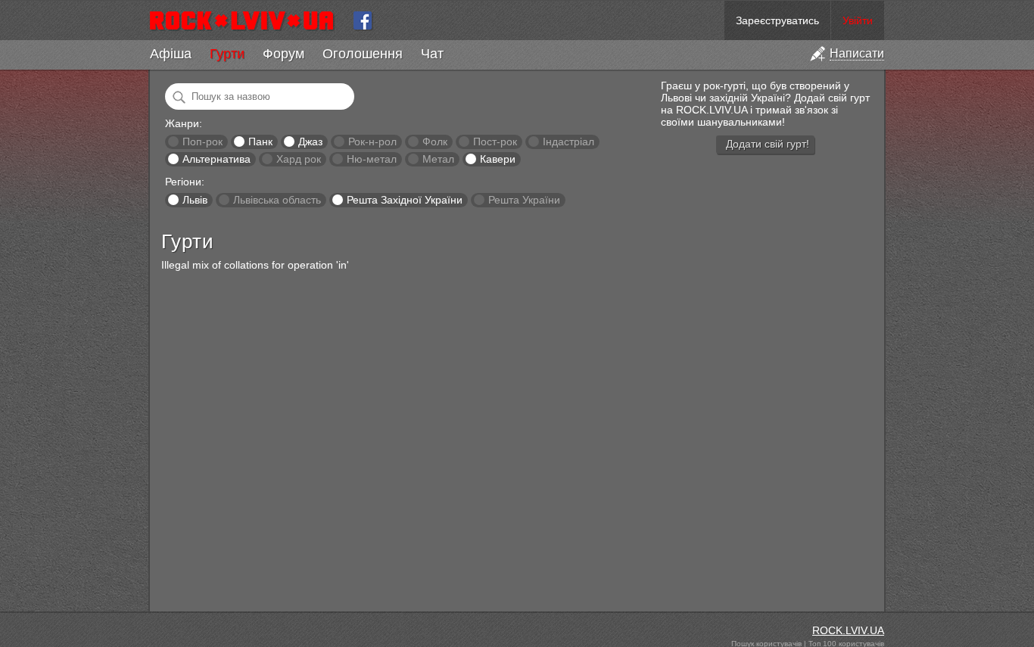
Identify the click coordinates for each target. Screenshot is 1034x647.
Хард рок (298, 159)
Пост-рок (495, 141)
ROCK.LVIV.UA (848, 630)
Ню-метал (372, 159)
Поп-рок (202, 141)
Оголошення (362, 53)
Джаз (310, 141)
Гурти (227, 53)
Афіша (171, 53)
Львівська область (277, 200)
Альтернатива (216, 159)
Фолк (434, 141)
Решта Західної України (404, 200)
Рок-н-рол (372, 141)
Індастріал (568, 141)
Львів (194, 200)
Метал (438, 159)
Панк (260, 141)
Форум (283, 53)
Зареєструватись (777, 20)
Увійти (857, 20)
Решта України (524, 200)
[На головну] (248, 20)
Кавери (497, 159)
